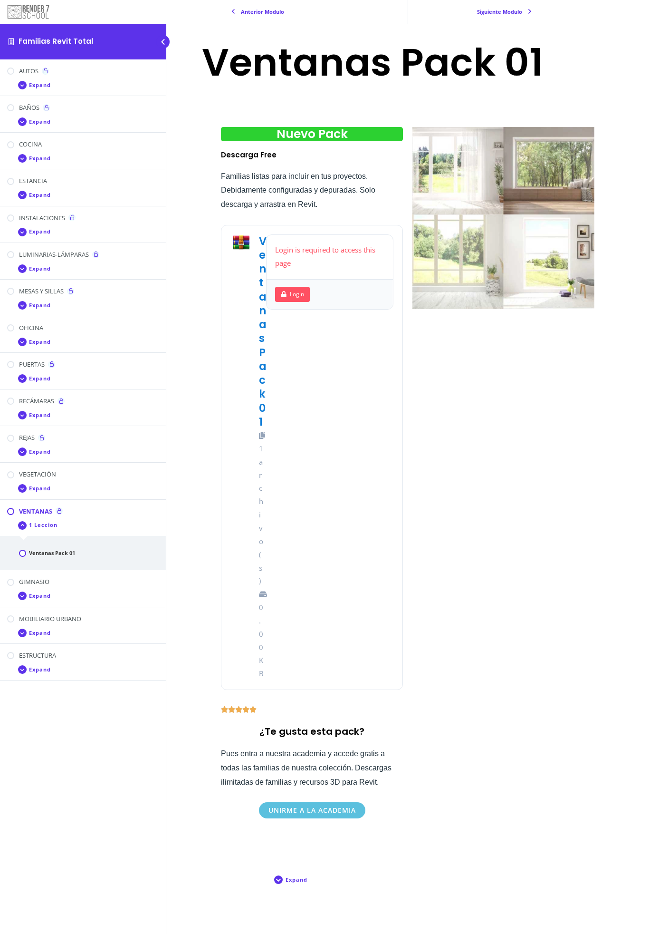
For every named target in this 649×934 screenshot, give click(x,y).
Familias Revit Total (56, 41)
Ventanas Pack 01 (263, 331)
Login (297, 294)
